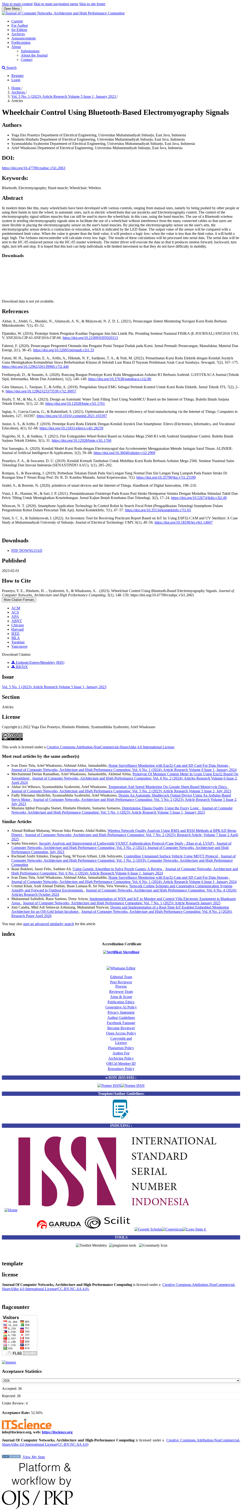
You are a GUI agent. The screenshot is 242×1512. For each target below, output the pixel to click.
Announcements (23, 38)
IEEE (15, 634)
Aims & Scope (121, 997)
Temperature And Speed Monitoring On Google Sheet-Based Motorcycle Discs (168, 787)
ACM (15, 608)
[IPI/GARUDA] (58, 1229)
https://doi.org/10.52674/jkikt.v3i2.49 (199, 498)
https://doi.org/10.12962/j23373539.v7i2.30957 (41, 391)
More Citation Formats (19, 600)
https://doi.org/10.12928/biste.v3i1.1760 (81, 440)
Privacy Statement (121, 1012)
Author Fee (121, 1053)
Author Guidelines (121, 1018)
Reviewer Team (121, 992)
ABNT (16, 621)
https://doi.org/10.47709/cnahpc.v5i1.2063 (33, 168)
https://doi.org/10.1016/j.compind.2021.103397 (72, 416)
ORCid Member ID (121, 1064)
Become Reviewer (121, 1028)
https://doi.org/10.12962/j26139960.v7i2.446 (35, 367)
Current (17, 21)
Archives (18, 34)
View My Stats (33, 1457)
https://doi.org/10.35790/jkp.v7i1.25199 (166, 477)
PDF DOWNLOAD (26, 551)
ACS (15, 612)
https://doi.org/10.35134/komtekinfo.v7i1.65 (158, 510)
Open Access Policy (121, 1033)
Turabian (18, 642)
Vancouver (19, 646)
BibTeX (21, 667)
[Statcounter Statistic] (9, 1362)
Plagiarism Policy (121, 1048)
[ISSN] (10, 1210)
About (16, 47)
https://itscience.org (57, 1432)
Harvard (17, 629)
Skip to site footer (92, 4)
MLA (15, 638)
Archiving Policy (121, 1058)
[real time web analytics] (11, 1457)
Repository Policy (121, 1069)
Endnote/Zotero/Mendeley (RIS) (39, 662)
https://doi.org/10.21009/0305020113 (90, 338)
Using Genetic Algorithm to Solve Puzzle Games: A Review (118, 869)
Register (17, 76)
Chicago (17, 625)
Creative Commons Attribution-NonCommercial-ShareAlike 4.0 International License (110, 747)
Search (11, 68)
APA (15, 617)
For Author (19, 25)
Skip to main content (17, 4)
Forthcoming (20, 42)
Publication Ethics (121, 1002)
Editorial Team (121, 977)
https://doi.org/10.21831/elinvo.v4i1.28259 (71, 428)
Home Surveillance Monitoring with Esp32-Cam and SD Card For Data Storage (168, 765)
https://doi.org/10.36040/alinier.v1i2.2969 (124, 453)
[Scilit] (108, 1229)
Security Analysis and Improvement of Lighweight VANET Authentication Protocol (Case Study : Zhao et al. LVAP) (127, 843)
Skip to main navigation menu (56, 4)
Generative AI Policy (121, 1007)
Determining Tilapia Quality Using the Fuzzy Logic (161, 808)
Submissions (30, 51)
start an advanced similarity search (48, 924)
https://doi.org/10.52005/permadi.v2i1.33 (63, 350)
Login (15, 80)
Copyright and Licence (121, 1040)
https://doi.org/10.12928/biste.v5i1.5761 (75, 403)
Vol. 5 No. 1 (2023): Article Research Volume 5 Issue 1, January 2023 (64, 96)
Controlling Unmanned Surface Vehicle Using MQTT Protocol (171, 856)
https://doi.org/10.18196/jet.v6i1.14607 (184, 522)
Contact (26, 60)
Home (16, 88)
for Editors (19, 30)
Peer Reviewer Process (121, 984)
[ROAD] (128, 1210)
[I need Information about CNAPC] (121, 968)
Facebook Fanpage (121, 1023)
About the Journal (34, 55)
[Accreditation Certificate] (121, 952)
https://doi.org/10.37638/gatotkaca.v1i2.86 (119, 379)
